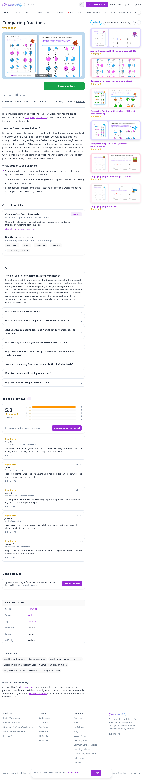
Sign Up (137, 4)
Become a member (38, 693)
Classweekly (12, 4)
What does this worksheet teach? (44, 311)
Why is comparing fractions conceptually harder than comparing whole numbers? (44, 353)
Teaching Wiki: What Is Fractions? (65, 659)
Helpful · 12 (11, 481)
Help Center (79, 758)
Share (22, 95)
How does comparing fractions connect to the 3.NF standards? (44, 364)
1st (16, 12)
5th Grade (43, 740)
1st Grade (43, 722)
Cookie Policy (73, 773)
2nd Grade (43, 727)
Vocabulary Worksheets (14, 731)
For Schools (115, 4)
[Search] (81, 4)
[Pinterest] (114, 734)
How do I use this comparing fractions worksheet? (44, 275)
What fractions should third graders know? (44, 373)
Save (9, 95)
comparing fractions (36, 117)
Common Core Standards (85, 744)
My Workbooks (93, 12)
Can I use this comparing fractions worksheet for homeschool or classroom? (44, 331)
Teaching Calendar (82, 749)
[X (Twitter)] (119, 734)
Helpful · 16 (11, 532)
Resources (124, 12)
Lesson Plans (110, 12)
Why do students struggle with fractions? (44, 382)
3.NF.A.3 (76, 214)
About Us (78, 718)
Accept (96, 773)
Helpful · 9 (11, 557)
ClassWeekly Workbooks (85, 753)
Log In (126, 4)
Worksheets (7, 101)
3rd (38, 12)
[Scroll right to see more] (139, 13)
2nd (27, 12)
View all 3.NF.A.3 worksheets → (19, 229)
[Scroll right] (139, 22)
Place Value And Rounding (117, 22)
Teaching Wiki (80, 740)
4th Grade (43, 736)
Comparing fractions (62, 101)
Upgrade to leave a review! (67, 428)
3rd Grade (31, 101)
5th (59, 12)
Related (96, 22)
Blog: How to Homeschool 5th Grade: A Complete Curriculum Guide (35, 664)
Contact (77, 762)
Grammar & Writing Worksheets (18, 727)
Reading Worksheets (13, 722)
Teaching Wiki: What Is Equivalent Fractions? (25, 659)
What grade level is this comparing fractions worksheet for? (44, 320)
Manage (106, 773)
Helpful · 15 (11, 455)
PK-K (6, 12)
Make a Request (72, 583)
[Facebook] (110, 734)
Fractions (44, 101)
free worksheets (27, 687)
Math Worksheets (11, 718)
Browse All (8, 736)
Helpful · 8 (11, 506)
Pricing (77, 722)
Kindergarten (45, 718)
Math (19, 101)
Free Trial (95, 4)
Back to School (77, 12)
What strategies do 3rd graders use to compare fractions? (44, 342)
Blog (76, 731)
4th (48, 12)
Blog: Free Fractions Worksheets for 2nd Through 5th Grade (32, 670)
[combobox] (51, 4)
